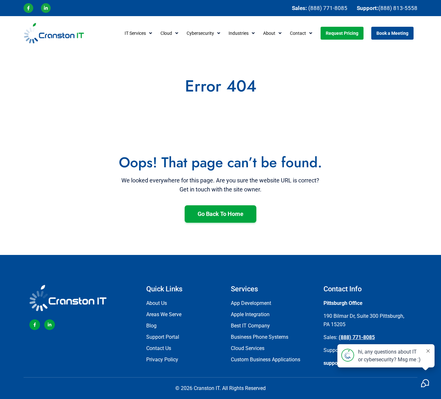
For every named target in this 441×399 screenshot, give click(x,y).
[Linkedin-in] (49, 324)
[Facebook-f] (34, 324)
